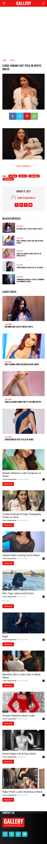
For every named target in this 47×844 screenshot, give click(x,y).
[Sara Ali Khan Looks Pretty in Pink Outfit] (8, 253)
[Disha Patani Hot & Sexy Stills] (23, 740)
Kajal (5, 636)
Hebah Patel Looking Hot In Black (21, 555)
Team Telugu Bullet (26, 197)
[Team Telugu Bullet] (14, 197)
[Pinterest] (27, 116)
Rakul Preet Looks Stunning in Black (22, 791)
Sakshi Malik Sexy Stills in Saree (30, 267)
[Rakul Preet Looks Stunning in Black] (23, 778)
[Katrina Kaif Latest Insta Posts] (8, 228)
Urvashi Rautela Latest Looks (18, 715)
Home (4, 60)
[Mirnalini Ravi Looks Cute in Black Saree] (23, 661)
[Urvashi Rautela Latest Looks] (23, 702)
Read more (8, 484)
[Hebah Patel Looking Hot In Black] (23, 541)
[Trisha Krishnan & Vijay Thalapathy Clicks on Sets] (23, 500)
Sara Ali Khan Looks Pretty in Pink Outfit (29, 254)
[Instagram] (21, 205)
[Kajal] (23, 622)
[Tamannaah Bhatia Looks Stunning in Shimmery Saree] (8, 279)
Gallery (20, 226)
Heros (12, 60)
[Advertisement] (23, 31)
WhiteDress (8, 179)
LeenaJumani (34, 176)
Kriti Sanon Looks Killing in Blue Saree (30, 241)
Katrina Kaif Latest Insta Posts (30, 228)
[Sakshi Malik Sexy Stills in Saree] (8, 266)
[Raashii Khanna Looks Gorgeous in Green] (23, 459)
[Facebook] (12, 116)
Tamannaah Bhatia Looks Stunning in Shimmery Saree (30, 280)
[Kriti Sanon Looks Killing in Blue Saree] (8, 241)
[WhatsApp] (34, 116)
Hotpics (23, 176)
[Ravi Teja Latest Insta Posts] (23, 579)
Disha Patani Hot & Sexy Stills (19, 753)
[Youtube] (30, 205)
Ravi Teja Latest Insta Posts (18, 593)
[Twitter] (20, 116)
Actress (13, 176)
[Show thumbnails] (23, 166)
